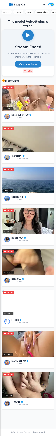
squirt (29, 12)
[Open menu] (4, 4)
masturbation (42, 12)
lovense (6, 12)
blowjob (18, 12)
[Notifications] (44, 4)
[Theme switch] (51, 4)
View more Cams (28, 64)
